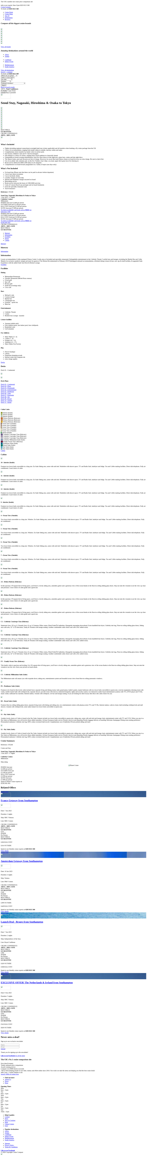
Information (8, 235)
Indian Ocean (9, 61)
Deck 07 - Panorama (7, 395)
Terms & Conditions (11, 1147)
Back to (8, 87)
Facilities (7, 237)
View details (5, 851)
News (6, 1081)
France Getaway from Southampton (19, 800)
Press (6, 1083)
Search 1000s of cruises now (10, 1074)
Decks (7, 238)
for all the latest (13, 1056)
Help (6, 1122)
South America (9, 67)
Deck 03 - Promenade (8, 388)
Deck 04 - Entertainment (8, 390)
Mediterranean (9, 65)
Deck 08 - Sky (5, 397)
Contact (7, 1117)
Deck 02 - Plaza (6, 386)
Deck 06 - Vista (6, 393)
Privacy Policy (9, 1145)
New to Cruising (10, 1120)
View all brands (6, 47)
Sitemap (7, 1143)
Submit (3, 1049)
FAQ (6, 1126)
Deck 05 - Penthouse (7, 391)
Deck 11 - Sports (6, 402)
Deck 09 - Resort (6, 399)
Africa (7, 54)
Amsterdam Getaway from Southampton (22, 861)
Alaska (7, 56)
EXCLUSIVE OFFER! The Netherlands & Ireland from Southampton (37, 982)
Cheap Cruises (9, 1124)
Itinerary (7, 233)
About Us (8, 1079)
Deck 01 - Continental (8, 384)
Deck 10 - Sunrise (6, 400)
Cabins (7, 240)
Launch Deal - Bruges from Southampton (22, 922)
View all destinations (7, 70)
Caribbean (8, 60)
